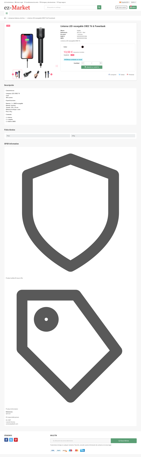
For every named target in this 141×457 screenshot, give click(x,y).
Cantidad (76, 63)
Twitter (11, 440)
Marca (62, 30)
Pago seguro (61, 2)
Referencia (64, 32)
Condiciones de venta (31, 2)
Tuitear (122, 74)
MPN (62, 38)
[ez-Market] (17, 7)
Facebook (6, 440)
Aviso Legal (19, 2)
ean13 (63, 36)
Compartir (113, 74)
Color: (65, 47)
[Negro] (82, 47)
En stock (63, 34)
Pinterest (131, 74)
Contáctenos (10, 2)
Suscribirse (124, 441)
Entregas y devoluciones (47, 2)
